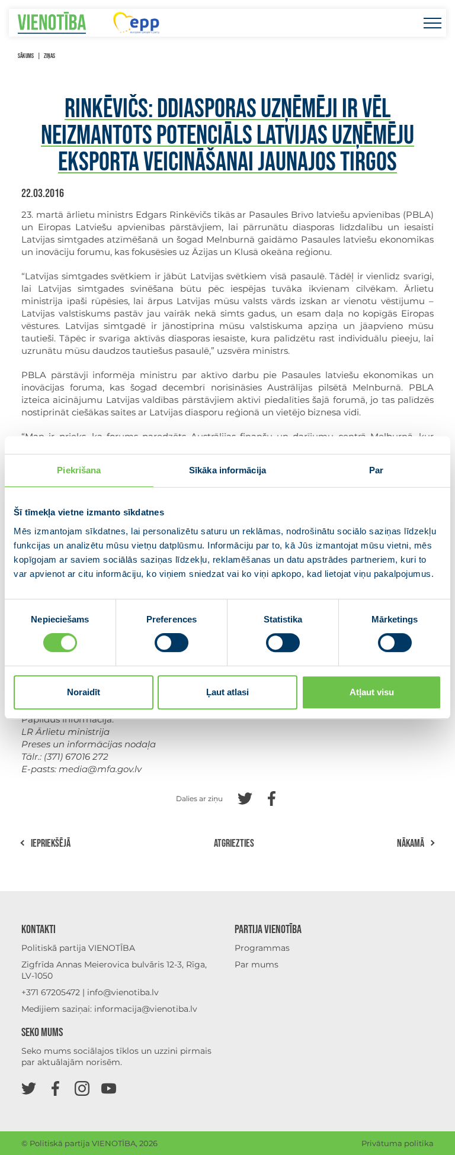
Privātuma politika (397, 1143)
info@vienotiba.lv (123, 992)
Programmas (262, 948)
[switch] (171, 642)
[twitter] (28, 1088)
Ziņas (49, 56)
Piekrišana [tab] (79, 470)
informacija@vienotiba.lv (145, 1009)
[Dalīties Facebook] (271, 797)
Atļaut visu (372, 692)
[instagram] (82, 1088)
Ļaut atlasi (227, 692)
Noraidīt (83, 692)
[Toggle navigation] (432, 23)
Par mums (256, 964)
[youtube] (108, 1088)
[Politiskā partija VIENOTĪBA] (52, 23)
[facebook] (55, 1088)
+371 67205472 (50, 992)
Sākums (26, 56)
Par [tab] (376, 470)
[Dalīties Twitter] (245, 797)
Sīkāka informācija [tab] (227, 470)
